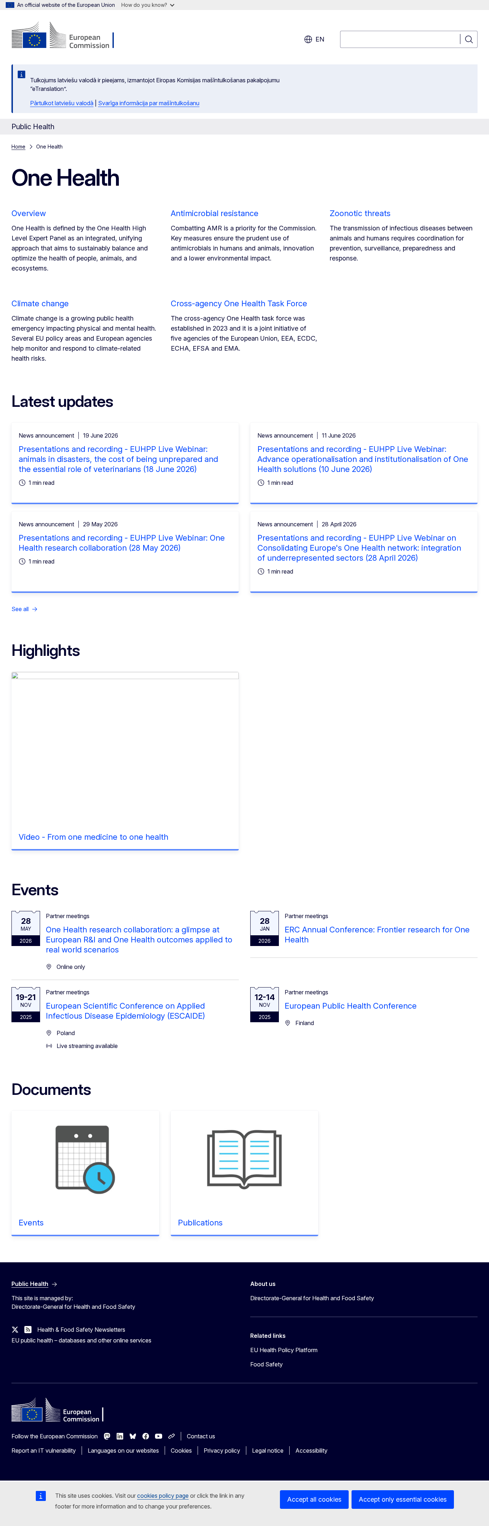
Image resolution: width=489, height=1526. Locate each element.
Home (18, 146)
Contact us (201, 1436)
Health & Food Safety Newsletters (81, 1329)
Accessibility (311, 1450)
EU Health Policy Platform (284, 1350)
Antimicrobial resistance (214, 213)
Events (31, 1222)
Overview (28, 213)
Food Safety (266, 1364)
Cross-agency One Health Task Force (239, 303)
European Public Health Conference (351, 1005)
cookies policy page (163, 1495)
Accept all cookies (314, 1499)
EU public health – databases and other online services (81, 1340)
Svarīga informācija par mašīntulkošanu (148, 103)
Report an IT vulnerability (43, 1450)
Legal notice (268, 1450)
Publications (200, 1222)
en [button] (319, 39)
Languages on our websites (123, 1450)
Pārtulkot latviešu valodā (61, 103)
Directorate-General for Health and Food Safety (312, 1298)
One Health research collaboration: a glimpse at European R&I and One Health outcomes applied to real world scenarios (139, 939)
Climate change (40, 303)
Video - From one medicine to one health (93, 837)
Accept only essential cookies (403, 1499)
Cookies (181, 1450)
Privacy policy (222, 1450)
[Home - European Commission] (69, 35)
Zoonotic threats (360, 213)
